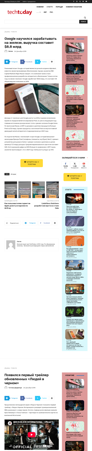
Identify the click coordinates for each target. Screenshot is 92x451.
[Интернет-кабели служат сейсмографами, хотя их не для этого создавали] (74, 221)
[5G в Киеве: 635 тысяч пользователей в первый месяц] (74, 90)
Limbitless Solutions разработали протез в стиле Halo (46, 205)
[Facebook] (73, 1)
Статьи (68, 204)
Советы (38, 197)
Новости (14, 32)
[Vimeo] (83, 1)
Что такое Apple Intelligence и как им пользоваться (24, 190)
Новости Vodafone (73, 53)
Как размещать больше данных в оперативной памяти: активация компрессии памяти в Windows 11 (52, 190)
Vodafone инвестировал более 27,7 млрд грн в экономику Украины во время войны (74, 58)
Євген (10, 51)
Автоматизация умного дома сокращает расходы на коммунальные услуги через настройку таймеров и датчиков (74, 300)
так (65, 163)
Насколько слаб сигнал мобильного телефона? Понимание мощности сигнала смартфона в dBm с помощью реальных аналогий (75, 276)
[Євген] (6, 51)
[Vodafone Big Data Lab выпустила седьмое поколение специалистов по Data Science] (74, 69)
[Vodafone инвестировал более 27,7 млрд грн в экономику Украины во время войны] (74, 48)
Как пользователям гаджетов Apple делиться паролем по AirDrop (17, 205)
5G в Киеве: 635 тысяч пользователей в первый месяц (74, 99)
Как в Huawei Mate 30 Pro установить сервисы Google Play (38, 190)
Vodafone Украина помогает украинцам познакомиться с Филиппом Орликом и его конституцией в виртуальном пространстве (74, 122)
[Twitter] (80, 1)
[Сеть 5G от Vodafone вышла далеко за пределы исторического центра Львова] (74, 135)
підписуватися (85, 163)
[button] (85, 17)
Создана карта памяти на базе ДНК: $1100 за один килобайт (11, 190)
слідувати (75, 163)
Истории (13, 174)
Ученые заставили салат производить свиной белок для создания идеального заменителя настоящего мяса (75, 322)
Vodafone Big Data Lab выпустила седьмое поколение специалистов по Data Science (74, 79)
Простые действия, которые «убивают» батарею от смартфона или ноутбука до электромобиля (74, 209)
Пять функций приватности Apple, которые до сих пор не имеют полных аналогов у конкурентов (74, 345)
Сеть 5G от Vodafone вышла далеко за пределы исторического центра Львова (75, 145)
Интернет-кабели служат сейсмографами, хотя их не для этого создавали (75, 230)
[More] (51, 62)
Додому (7, 32)
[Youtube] (86, 1)
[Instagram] (77, 1)
